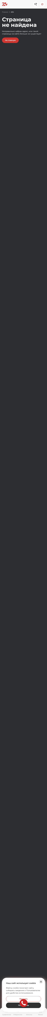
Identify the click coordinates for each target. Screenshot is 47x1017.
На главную (10, 40)
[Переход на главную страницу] (4, 4)
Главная (5, 12)
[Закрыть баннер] (41, 982)
